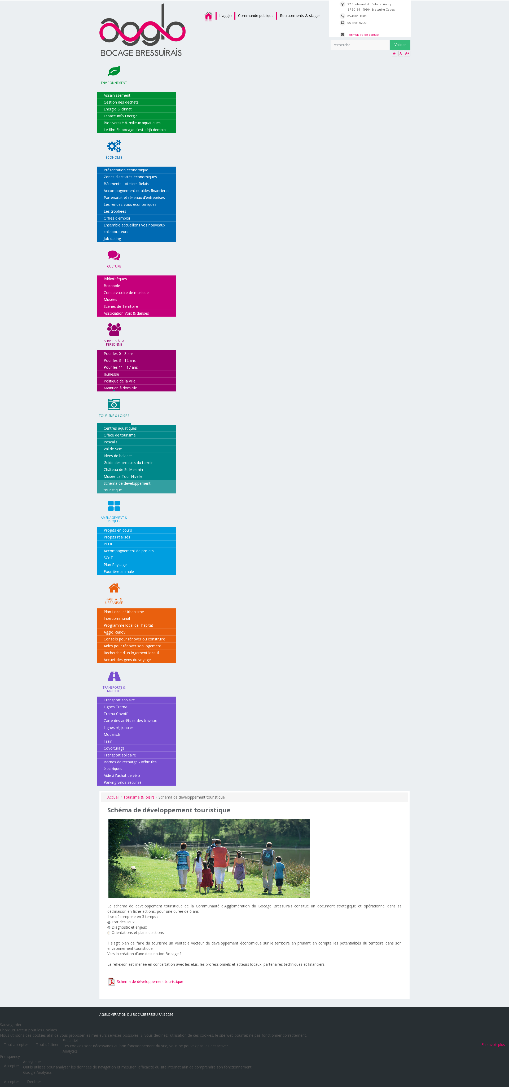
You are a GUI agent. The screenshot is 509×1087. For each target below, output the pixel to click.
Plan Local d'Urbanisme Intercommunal (124, 615)
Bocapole (112, 285)
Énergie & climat (118, 109)
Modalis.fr (112, 734)
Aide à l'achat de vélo (122, 775)
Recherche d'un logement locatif (131, 652)
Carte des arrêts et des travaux (130, 720)
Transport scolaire (119, 699)
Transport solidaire (120, 755)
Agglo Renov (114, 632)
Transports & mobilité (114, 689)
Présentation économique (126, 169)
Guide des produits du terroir (128, 462)
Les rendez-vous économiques (130, 204)
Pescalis (110, 441)
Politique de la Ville (119, 381)
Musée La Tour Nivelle (123, 476)
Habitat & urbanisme (114, 601)
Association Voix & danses (126, 313)
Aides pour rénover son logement (132, 645)
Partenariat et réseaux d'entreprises (134, 197)
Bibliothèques (115, 278)
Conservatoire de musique (126, 292)
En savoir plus (493, 1044)
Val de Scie (113, 448)
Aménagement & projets (114, 519)
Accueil (113, 797)
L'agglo (225, 15)
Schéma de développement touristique (127, 486)
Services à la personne (114, 343)
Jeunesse (111, 374)
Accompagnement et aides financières (136, 190)
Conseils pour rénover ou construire (134, 638)
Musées (110, 299)
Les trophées (115, 211)
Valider (400, 44)
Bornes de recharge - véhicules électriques (130, 765)
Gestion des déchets (121, 102)
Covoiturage (114, 748)
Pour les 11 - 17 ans (121, 367)
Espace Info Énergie (121, 115)
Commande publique (256, 15)
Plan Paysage (115, 564)
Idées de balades (118, 455)
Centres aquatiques (120, 428)
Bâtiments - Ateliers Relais (126, 183)
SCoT (108, 557)
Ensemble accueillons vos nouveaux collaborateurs (134, 228)
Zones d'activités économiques (130, 176)
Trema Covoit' (116, 713)
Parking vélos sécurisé (123, 782)
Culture (114, 266)
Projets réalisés (117, 537)
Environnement (114, 83)
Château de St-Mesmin (123, 469)
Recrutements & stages (300, 15)
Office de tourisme (120, 435)
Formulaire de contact (363, 35)
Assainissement (117, 95)
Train (108, 741)
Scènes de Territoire (121, 306)
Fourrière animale (119, 571)
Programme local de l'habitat (128, 625)
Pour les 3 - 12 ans (120, 360)
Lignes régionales (119, 727)
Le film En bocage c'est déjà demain (135, 129)
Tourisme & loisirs (114, 415)
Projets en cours (118, 530)
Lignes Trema (115, 706)
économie (114, 157)
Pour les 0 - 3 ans (119, 353)
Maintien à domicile (120, 387)
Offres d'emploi (117, 218)
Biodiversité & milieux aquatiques (132, 122)
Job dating (112, 238)
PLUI (108, 543)
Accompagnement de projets (129, 550)
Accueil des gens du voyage (127, 659)
